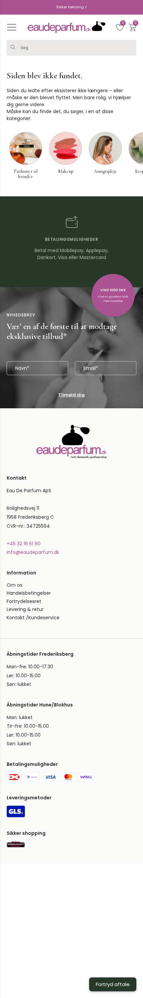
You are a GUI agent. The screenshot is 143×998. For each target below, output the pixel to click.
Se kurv (103, 960)
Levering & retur (25, 609)
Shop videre (39, 960)
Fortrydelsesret (24, 601)
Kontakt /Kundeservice (33, 617)
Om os (14, 585)
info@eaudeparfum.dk (33, 552)
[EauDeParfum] (66, 27)
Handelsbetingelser (29, 593)
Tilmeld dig (71, 395)
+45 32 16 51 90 (24, 543)
